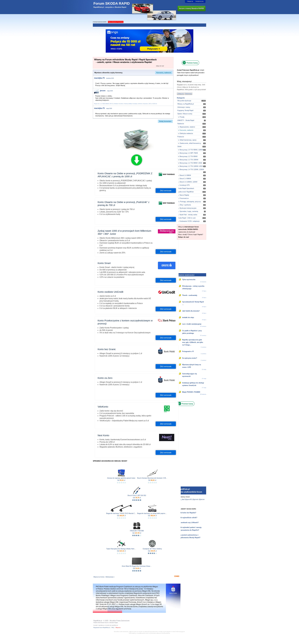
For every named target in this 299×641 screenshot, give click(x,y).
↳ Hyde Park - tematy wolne (187, 215)
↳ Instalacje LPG (184, 185)
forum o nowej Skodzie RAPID (191, 8)
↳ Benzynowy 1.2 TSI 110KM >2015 (190, 166)
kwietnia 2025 (110, 78)
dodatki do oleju (188, 317)
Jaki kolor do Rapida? (187, 513)
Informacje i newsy (183, 107)
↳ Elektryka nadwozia (185, 133)
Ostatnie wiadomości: (186, 275)
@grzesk (195, 499)
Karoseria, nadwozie (163, 73)
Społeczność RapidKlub (185, 192)
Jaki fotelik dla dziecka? (191, 311)
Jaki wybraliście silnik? (188, 517)
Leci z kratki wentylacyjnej (191, 324)
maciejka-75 (99, 78)
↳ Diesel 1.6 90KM (184, 175)
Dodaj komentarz (165, 121)
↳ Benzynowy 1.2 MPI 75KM (188, 153)
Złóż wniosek (165, 190)
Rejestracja (188, 93)
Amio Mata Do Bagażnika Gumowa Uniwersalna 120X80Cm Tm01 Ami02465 (137, 566)
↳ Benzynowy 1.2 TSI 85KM (187, 156)
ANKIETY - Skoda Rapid (185, 120)
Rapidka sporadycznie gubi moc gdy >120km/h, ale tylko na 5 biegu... (192, 342)
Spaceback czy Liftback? (189, 522)
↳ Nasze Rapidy (183, 195)
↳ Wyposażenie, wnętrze (186, 127)
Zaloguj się (190, 1)
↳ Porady (181, 117)
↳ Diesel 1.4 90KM (184, 178)
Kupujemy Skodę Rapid (185, 110)
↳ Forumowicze (183, 198)
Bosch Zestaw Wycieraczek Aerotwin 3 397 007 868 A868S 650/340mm (152, 478)
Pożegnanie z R (188, 351)
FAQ (113, 627)
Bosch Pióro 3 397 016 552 (137, 495)
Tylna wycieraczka (188, 279)
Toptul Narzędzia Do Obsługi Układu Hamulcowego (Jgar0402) (121, 549)
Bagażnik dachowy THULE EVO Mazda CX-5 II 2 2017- (121, 513)
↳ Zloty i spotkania (184, 205)
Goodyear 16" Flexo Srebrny (152, 549)
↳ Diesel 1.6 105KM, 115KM (187, 182)
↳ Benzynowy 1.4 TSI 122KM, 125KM (191, 169)
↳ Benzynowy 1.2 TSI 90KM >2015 (190, 163)
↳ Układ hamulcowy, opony (187, 140)
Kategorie (181, 98)
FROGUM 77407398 (137, 531)
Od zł (121, 480)
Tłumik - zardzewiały (189, 295)
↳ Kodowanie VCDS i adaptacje (188, 221)
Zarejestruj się (199, 1)
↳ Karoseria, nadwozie (185, 130)
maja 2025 (110, 90)
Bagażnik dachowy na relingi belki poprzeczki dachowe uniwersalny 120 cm (152, 513)
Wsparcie (118, 627)
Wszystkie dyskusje (184, 101)
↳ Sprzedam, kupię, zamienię (188, 211)
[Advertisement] (191, 256)
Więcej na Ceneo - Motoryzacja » (103, 577)
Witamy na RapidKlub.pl (185, 104)
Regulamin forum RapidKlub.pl (101, 627)
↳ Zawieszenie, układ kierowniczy (189, 143)
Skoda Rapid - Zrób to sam (186, 218)
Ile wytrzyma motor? (189, 358)
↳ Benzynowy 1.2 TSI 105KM (188, 160)
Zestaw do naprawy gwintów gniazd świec (121, 478)
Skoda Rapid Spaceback (185, 188)
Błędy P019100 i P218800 (191, 392)
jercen (102, 91)
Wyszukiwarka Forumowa (115, 22)
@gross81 (188, 499)
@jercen (202, 499)
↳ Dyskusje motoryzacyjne (187, 208)
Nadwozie (180, 124)
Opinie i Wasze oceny (184, 114)
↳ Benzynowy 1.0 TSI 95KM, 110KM (190, 150)
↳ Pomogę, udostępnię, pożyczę (189, 201)
